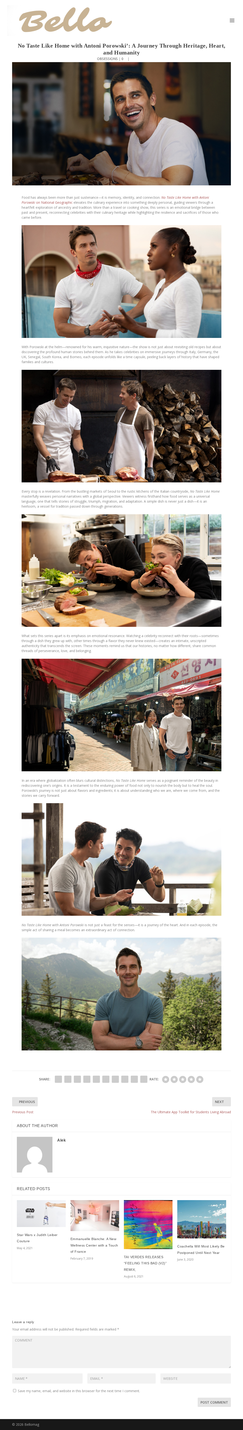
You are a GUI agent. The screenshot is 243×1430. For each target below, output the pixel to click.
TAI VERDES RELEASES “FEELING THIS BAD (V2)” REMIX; (145, 1263)
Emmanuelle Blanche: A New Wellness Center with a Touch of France (94, 1245)
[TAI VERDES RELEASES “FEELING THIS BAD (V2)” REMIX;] (148, 1224)
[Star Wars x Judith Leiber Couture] (41, 1213)
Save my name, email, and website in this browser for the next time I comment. (79, 1391)
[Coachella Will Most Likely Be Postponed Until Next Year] (201, 1219)
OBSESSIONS (107, 58)
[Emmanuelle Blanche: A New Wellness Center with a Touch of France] (94, 1215)
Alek (61, 1140)
